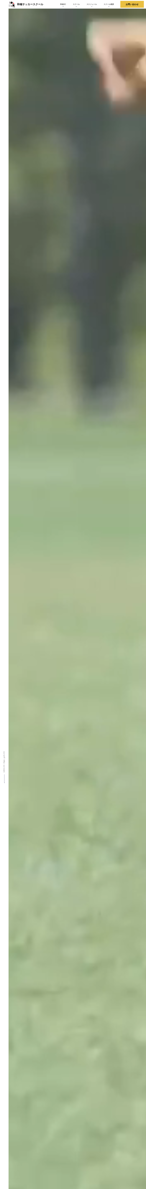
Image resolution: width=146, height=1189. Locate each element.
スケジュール (92, 4)
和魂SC (63, 4)
